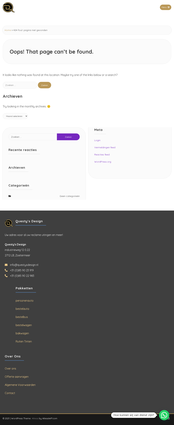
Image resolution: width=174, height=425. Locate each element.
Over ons (10, 368)
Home (8, 30)
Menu (164, 7)
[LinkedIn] (168, 418)
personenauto (24, 300)
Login (97, 140)
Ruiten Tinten (24, 341)
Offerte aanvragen (17, 376)
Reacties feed (102, 154)
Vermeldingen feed (104, 147)
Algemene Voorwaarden (20, 385)
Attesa (35, 418)
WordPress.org (102, 161)
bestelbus (22, 317)
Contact (10, 393)
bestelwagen (24, 325)
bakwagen (22, 333)
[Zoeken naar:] (20, 85)
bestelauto (22, 308)
